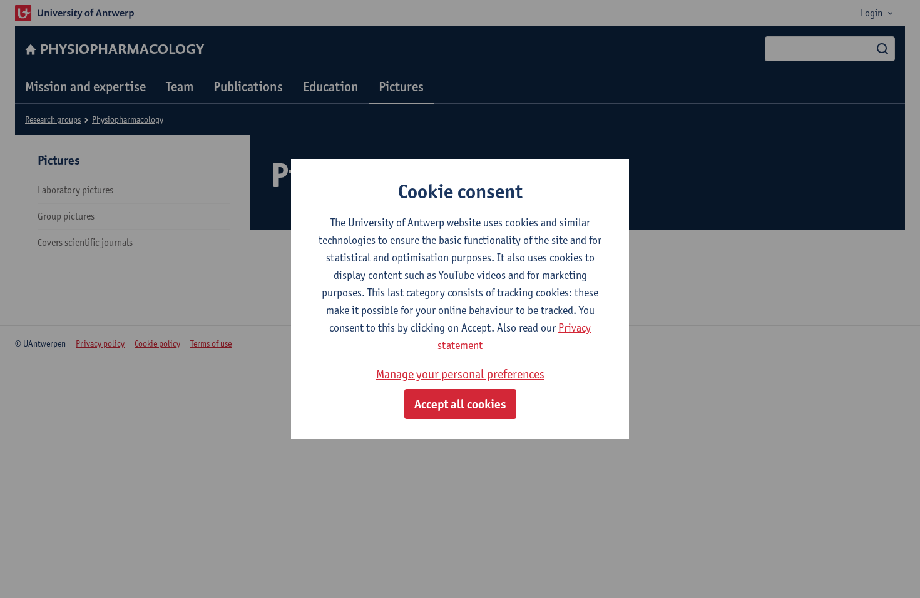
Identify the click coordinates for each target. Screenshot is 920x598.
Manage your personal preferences (460, 374)
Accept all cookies (460, 404)
